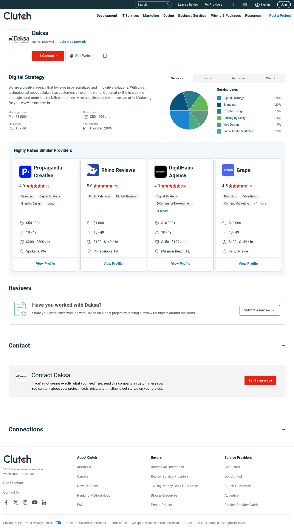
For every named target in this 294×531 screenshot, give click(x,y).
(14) (183, 186)
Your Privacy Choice (39, 523)
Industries (239, 78)
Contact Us (11, 492)
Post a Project (280, 16)
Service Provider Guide (241, 505)
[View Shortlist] (232, 4)
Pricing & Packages (226, 16)
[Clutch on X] (16, 502)
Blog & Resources (164, 495)
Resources (253, 16)
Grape (244, 170)
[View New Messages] (245, 5)
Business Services (192, 16)
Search (142, 4)
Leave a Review (188, 4)
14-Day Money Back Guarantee (174, 486)
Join (284, 4)
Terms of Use (118, 523)
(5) (47, 186)
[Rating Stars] (35, 186)
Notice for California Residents (85, 523)
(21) (115, 186)
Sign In (265, 4)
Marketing (151, 16)
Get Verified (233, 476)
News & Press (87, 486)
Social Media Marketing (238, 131)
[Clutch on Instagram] (25, 502)
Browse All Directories (167, 467)
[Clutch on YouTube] (35, 502)
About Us (84, 467)
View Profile (45, 264)
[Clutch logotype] (17, 16)
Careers (82, 476)
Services (177, 78)
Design (168, 16)
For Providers (213, 4)
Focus (208, 78)
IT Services (130, 16)
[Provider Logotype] (19, 39)
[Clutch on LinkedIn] (44, 502)
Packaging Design (235, 118)
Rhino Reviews (118, 170)
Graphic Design (233, 111)
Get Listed (232, 467)
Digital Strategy (233, 98)
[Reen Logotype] (25, 171)
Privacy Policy (12, 523)
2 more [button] (162, 210)
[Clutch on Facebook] (6, 502)
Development (107, 16)
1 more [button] (261, 203)
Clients (270, 78)
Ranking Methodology (93, 495)
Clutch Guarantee (237, 486)
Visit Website (84, 56)
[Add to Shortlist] (105, 56)
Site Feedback (14, 483)
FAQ (80, 505)
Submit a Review (257, 310)
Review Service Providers (170, 476)
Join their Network (73, 41)
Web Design (231, 124)
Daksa (40, 33)
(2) (250, 186)
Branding (229, 104)
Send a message (260, 380)
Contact (48, 56)
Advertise (231, 495)
